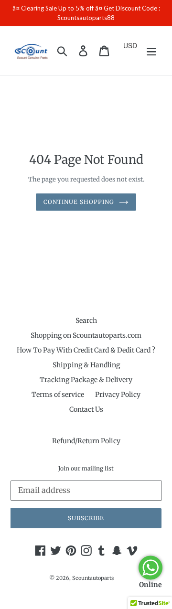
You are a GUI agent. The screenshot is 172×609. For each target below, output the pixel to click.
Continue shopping (78, 201)
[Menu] (151, 51)
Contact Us (86, 409)
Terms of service (58, 394)
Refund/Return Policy (86, 441)
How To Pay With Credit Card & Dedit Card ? (86, 350)
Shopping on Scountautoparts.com (86, 335)
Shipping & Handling (86, 365)
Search (86, 320)
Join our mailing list (86, 468)
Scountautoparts (93, 578)
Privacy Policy (117, 394)
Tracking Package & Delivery (86, 379)
